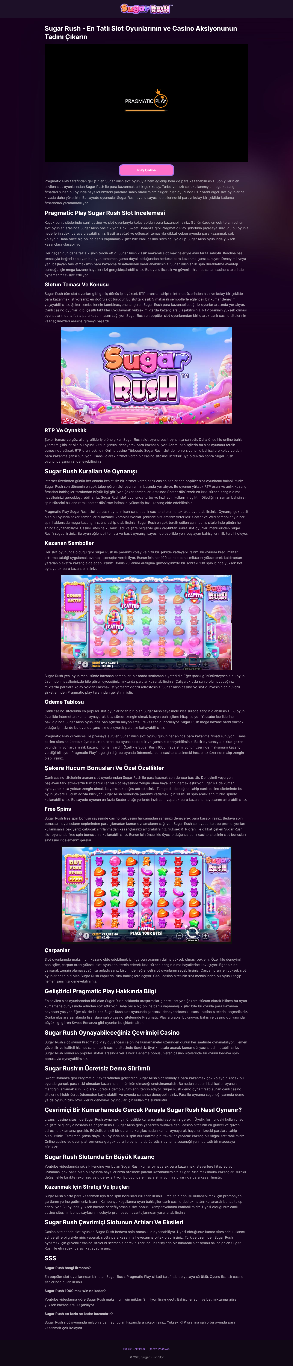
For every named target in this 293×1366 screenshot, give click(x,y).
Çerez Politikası (159, 1349)
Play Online (146, 170)
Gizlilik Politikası (134, 1349)
